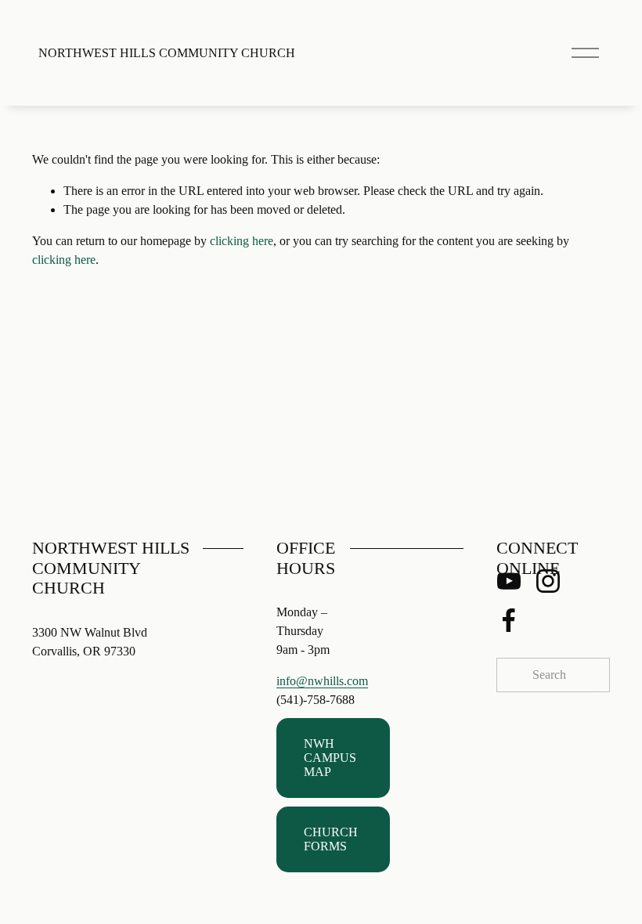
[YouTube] (508, 581)
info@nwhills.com (322, 681)
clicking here (241, 240)
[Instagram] (548, 581)
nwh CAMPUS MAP (330, 757)
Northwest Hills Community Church (166, 53)
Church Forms (331, 839)
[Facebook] (508, 620)
